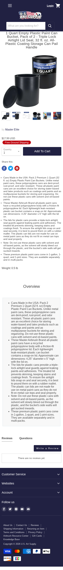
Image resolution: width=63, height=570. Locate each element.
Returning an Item (35, 528)
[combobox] (25, 26)
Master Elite (12, 129)
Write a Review (47, 448)
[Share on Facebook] (4, 168)
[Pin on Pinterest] (16, 168)
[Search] (49, 26)
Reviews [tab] (7, 438)
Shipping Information (13, 528)
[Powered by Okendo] (10, 449)
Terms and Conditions (14, 532)
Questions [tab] (25, 438)
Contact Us (21, 525)
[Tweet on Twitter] (10, 168)
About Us (7, 525)
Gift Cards (37, 536)
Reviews (35, 525)
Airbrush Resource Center (15, 536)
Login (50, 5)
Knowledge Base (11, 539)
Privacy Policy (35, 532)
